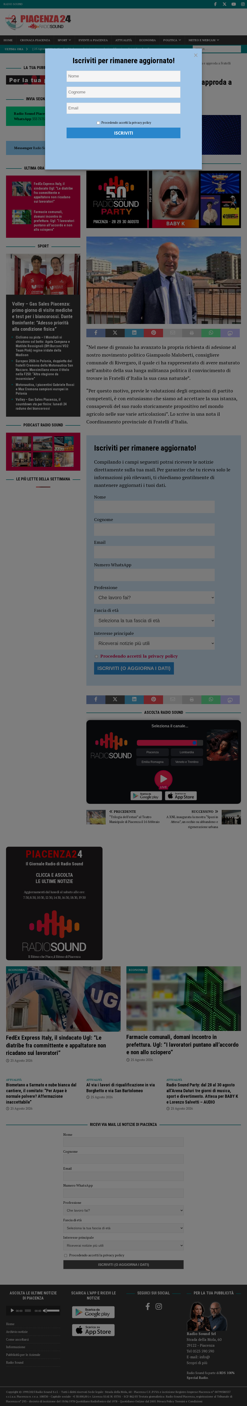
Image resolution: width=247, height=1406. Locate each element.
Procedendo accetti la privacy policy (126, 122)
